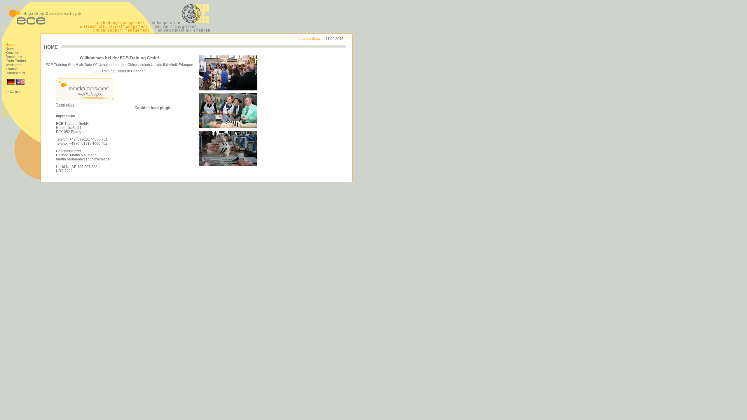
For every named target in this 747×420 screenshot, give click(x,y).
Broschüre (14, 57)
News (10, 49)
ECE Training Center (109, 71)
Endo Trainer (16, 61)
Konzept (12, 53)
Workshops (14, 65)
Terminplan (65, 105)
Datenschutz (15, 73)
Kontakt (12, 69)
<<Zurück (13, 92)
